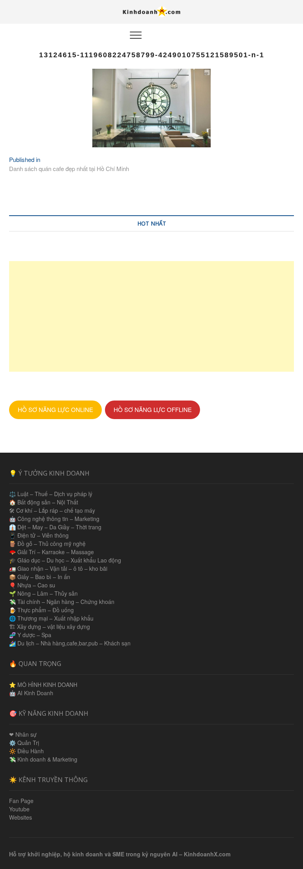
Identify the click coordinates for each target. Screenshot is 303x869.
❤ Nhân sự (23, 734)
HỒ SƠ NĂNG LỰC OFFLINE (153, 409)
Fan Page (21, 801)
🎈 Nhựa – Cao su (32, 585)
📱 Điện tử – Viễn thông (39, 535)
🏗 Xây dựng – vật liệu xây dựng (49, 626)
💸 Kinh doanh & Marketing (43, 759)
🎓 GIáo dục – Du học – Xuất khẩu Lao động (65, 560)
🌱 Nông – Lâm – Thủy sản (43, 593)
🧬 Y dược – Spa (30, 635)
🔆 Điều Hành (26, 751)
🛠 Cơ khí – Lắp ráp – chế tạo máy (52, 510)
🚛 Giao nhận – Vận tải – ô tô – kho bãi (58, 568)
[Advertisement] (151, 316)
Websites (20, 817)
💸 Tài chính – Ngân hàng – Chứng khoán (61, 602)
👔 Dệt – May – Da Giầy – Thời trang (55, 527)
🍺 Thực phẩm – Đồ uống (41, 610)
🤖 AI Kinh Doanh (31, 693)
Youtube (19, 809)
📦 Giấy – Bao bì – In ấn (39, 577)
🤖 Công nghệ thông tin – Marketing (54, 519)
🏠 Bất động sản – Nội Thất (43, 502)
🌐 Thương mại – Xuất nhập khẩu (51, 618)
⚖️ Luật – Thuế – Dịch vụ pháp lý (50, 494)
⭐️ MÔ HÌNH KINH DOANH (43, 684)
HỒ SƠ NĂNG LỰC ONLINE (55, 409)
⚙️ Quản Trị (24, 743)
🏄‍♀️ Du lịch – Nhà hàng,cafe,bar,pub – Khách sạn (70, 643)
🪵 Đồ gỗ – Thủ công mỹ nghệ (47, 543)
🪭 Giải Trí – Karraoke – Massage (51, 552)
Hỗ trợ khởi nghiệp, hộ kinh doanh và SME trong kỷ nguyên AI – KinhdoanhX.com (119, 854)
